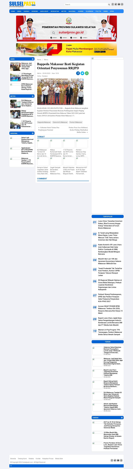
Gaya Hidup (44, 11)
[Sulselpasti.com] (22, 7)
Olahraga (89, 11)
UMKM (105, 11)
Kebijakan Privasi (47, 458)
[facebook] (78, 73)
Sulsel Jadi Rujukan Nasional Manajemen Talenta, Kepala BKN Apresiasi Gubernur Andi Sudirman (112, 406)
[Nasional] (32, 133)
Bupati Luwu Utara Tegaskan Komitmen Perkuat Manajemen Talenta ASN (111, 372)
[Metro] (32, 96)
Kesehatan (55, 11)
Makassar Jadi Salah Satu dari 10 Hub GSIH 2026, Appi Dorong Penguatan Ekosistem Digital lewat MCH (113, 361)
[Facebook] (112, 4)
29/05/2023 (46, 73)
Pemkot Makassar (76, 122)
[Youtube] (119, 4)
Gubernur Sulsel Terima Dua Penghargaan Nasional (48, 128)
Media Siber (59, 458)
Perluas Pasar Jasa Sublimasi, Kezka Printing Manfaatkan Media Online (78, 129)
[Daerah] (122, 418)
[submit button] (109, 4)
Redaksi (45, 76)
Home (13, 11)
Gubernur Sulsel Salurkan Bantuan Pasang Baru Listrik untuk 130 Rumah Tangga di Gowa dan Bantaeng (112, 350)
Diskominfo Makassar (60, 122)
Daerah (26, 11)
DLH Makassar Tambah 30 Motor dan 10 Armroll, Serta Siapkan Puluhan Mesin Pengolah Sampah (113, 395)
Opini (112, 11)
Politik (98, 11)
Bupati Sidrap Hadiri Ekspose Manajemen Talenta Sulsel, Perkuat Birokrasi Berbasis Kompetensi (112, 384)
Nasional (72, 11)
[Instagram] (122, 4)
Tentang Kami (22, 458)
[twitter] (82, 73)
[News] (32, 59)
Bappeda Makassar (44, 122)
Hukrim (80, 11)
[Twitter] (115, 4)
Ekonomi (35, 11)
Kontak (38, 458)
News (19, 11)
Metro (63, 11)
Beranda (13, 458)
